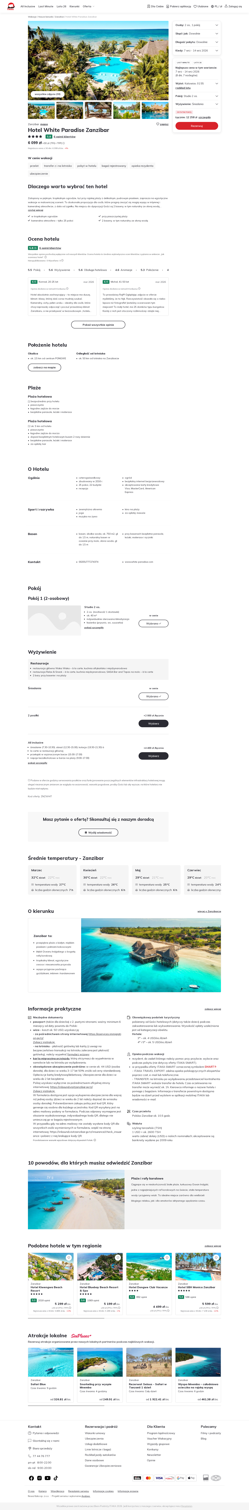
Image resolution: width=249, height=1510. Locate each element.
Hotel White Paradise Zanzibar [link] (81, 16)
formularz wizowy (78, 1054)
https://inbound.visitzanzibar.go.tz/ (71, 1087)
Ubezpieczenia (94, 1438)
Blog (203, 1438)
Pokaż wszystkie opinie (98, 324)
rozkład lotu (183, 88)
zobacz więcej (213, 1009)
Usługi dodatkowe (96, 1444)
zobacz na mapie (44, 367)
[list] (45, 257)
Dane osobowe (94, 1460)
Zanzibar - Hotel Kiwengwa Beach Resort (47, 1256)
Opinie (151, 1460)
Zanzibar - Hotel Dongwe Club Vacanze (148, 1254)
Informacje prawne (128, 1491)
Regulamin (186, 1506)
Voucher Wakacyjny (159, 1438)
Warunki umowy (95, 1433)
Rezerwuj (197, 126)
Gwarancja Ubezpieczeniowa (103, 1465)
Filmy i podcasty (211, 1433)
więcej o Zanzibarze (209, 911)
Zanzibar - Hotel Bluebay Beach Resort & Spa (99, 1256)
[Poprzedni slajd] (28, 1199)
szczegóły (205, 117)
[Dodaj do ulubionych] (69, 1258)
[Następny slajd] (168, 269)
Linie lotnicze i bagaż (98, 1449)
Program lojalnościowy (161, 1433)
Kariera (43, 1491)
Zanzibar (59, 16)
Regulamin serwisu (78, 1491)
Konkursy (153, 1449)
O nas (31, 1491)
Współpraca (57, 1491)
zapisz (164, 124)
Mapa (44, 124)
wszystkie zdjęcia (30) (47, 94)
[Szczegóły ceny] (64, 143)
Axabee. (85, 1496)
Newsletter (154, 1455)
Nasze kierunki (45, 16)
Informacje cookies (103, 1491)
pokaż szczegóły (94, 627)
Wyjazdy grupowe (158, 1444)
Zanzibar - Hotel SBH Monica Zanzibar (197, 1254)
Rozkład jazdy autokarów (100, 1455)
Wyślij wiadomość (100, 832)
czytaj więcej (35, 210)
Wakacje (32, 16)
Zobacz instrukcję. (44, 1042)
